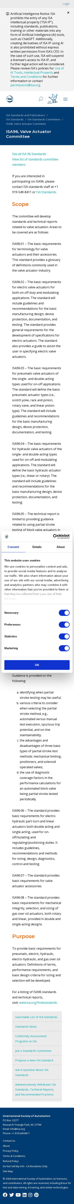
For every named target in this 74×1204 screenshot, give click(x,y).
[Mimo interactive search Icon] (52, 98)
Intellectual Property (38, 72)
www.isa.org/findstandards (38, 1003)
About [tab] (61, 547)
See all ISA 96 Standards (29, 154)
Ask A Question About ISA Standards (31, 1072)
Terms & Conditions (14, 1156)
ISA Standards (15, 119)
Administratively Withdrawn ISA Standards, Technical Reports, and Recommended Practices (35, 1089)
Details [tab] (37, 547)
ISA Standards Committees (44, 119)
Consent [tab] (13, 547)
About (6, 1146)
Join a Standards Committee (33, 1051)
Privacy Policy (10, 1151)
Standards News (26, 1026)
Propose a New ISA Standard (34, 1060)
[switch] (64, 625)
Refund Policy (11, 1161)
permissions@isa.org (25, 85)
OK (37, 665)
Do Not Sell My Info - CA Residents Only (25, 1166)
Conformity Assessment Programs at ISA (31, 1038)
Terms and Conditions (26, 77)
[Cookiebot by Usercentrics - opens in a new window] (53, 536)
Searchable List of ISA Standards (36, 1017)
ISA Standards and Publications (25, 115)
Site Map (8, 1171)
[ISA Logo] (19, 99)
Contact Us (9, 1140)
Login (66, 4)
